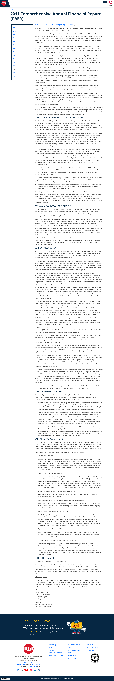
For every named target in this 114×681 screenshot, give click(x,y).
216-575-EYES (33, 666)
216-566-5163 (36, 664)
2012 (14, 66)
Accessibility (52, 645)
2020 (14, 38)
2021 (14, 34)
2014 (14, 59)
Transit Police (21, 664)
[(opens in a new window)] (18, 669)
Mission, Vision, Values (55, 655)
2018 (14, 45)
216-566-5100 (28, 662)
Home (12, 10)
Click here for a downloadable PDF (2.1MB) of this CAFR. (54, 25)
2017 (14, 48)
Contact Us (89, 645)
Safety (69, 653)
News (69, 647)
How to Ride (52, 650)
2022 (14, 31)
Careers (50, 647)
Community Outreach (55, 653)
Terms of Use (72, 658)
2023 (14, 27)
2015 (14, 55)
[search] (110, 2)
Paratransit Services (74, 650)
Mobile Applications (74, 645)
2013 (14, 62)
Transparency (90, 650)
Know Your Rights (92, 647)
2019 (14, 41)
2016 (14, 52)
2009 (14, 76)
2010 (14, 73)
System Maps (72, 655)
